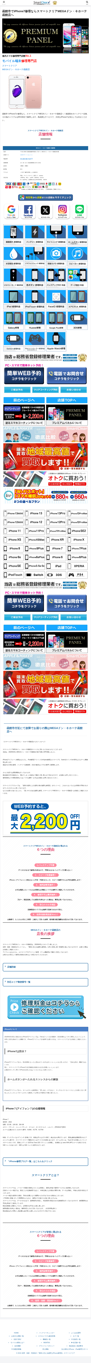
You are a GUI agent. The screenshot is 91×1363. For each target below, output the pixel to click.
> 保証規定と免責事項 (74, 1346)
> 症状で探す (16, 1339)
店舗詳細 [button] (11, 967)
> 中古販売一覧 (75, 1339)
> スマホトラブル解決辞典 (45, 1336)
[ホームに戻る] (45, 1327)
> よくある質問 (75, 1333)
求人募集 (45, 1349)
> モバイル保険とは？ (16, 1342)
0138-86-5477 (26, 159)
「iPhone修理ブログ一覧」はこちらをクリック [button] (29, 1161)
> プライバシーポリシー (45, 1346)
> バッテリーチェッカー (45, 1333)
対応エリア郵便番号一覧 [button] (18, 982)
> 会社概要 (16, 1346)
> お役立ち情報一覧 (16, 1336)
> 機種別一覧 (45, 1339)
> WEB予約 (45, 1342)
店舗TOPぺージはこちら (26, 154)
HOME (16, 1333)
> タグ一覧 (74, 1336)
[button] (84, 700)
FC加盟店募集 (16, 1349)
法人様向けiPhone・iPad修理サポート (74, 1349)
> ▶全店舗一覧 (75, 1342)
